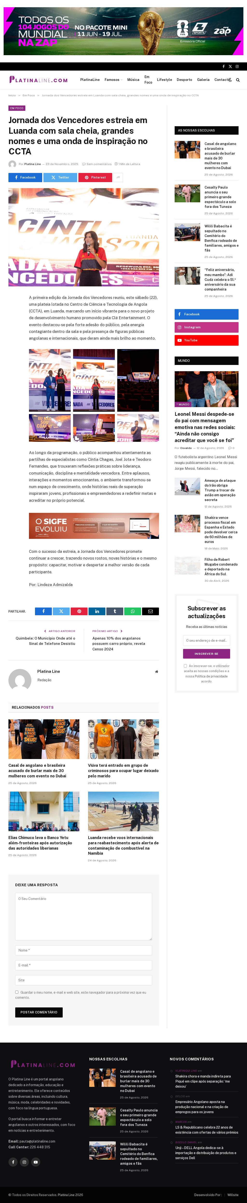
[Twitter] (13, 322)
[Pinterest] (13, 347)
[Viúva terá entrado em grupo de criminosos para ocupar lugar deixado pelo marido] (123, 739)
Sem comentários (99, 164)
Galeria (203, 80)
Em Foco (148, 79)
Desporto (184, 80)
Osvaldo (186, 448)
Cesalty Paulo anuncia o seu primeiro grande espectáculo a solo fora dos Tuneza (220, 197)
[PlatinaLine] (38, 80)
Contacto (222, 80)
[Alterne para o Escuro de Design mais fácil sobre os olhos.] (230, 80)
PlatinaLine (90, 80)
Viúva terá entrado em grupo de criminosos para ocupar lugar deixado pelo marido (123, 770)
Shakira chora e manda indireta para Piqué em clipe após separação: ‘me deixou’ (203, 1081)
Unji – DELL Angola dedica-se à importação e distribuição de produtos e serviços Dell (205, 1153)
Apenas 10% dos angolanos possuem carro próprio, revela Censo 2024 (118, 643)
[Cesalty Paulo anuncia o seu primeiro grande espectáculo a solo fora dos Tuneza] (187, 193)
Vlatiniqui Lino (186, 1070)
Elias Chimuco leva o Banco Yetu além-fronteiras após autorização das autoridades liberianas (40, 843)
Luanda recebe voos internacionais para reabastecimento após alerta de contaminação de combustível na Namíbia (123, 845)
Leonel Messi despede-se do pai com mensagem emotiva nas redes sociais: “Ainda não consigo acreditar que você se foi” (205, 427)
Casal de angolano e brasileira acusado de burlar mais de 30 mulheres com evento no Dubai (37, 770)
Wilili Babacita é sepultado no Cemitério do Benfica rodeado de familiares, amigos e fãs (222, 238)
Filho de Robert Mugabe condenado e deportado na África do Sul (221, 567)
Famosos (112, 80)
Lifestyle (164, 80)
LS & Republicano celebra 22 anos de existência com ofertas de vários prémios (206, 1129)
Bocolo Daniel (186, 1142)
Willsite (233, 1195)
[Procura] (237, 79)
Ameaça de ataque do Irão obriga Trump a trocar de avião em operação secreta (220, 490)
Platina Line (32, 164)
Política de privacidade (211, 676)
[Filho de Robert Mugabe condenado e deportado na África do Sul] (187, 565)
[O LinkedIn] (13, 334)
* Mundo (183, 404)
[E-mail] (13, 359)
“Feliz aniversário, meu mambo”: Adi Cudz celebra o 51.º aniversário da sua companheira (220, 279)
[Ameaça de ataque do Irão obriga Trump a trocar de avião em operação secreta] (187, 486)
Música (133, 80)
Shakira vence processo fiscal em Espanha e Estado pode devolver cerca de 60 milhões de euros (221, 530)
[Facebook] (13, 310)
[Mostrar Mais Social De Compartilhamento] (118, 177)
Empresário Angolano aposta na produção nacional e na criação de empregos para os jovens (201, 1107)
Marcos (181, 1121)
